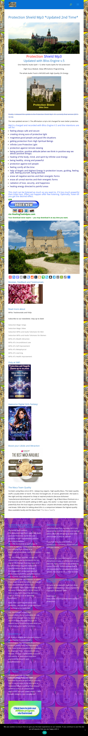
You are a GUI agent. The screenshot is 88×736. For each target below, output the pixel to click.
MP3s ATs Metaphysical (17, 349)
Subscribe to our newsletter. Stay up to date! (26, 319)
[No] (85, 730)
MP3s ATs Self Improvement (19, 346)
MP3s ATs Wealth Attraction (19, 339)
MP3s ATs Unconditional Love (19, 342)
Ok (45, 732)
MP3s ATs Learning (15, 353)
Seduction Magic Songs (17, 325)
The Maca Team (47, 510)
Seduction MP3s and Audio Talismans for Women (27, 335)
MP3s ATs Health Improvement (20, 356)
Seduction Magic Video (17, 328)
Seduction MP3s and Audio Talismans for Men (26, 332)
